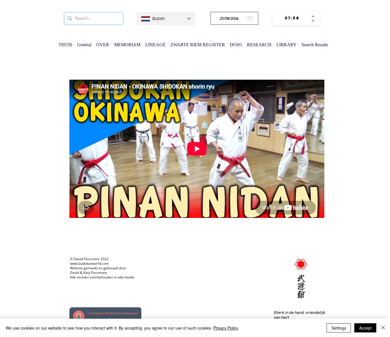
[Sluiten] (383, 327)
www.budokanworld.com (89, 263)
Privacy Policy (225, 328)
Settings (338, 328)
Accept (365, 328)
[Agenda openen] (250, 18)
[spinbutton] (292, 18)
